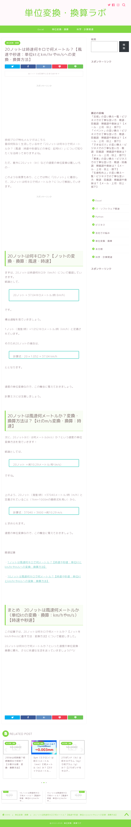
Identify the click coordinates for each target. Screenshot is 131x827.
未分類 (99, 249)
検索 (93, 39)
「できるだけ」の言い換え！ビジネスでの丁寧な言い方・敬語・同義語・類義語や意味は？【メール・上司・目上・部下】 (109, 150)
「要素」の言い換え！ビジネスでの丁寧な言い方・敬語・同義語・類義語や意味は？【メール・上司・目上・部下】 (109, 164)
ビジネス (100, 224)
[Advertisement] (44, 111)
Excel (41, 29)
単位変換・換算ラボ (66, 12)
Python (100, 216)
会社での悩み (103, 232)
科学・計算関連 (85, 29)
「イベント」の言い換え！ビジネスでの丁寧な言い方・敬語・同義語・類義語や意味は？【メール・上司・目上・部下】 (109, 136)
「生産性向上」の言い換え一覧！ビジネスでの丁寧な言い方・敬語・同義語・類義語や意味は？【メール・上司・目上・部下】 (109, 179)
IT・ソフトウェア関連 (108, 208)
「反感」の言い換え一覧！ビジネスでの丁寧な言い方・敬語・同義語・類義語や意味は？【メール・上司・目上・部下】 (109, 122)
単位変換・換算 (60, 29)
